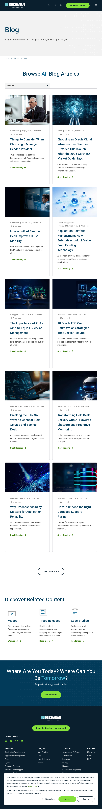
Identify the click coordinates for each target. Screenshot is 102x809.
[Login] (55, 5)
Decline (86, 799)
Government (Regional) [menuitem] (71, 770)
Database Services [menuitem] (12, 766)
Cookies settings (48, 799)
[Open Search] (61, 5)
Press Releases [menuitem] (44, 759)
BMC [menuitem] (89, 759)
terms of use (32, 786)
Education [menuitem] (66, 759)
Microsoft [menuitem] (91, 752)
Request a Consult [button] (78, 5)
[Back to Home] (15, 5)
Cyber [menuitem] (7, 763)
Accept (67, 799)
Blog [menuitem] (39, 756)
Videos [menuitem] (40, 763)
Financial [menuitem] (65, 766)
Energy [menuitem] (65, 763)
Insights (16, 58)
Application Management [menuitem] (15, 756)
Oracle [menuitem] (89, 756)
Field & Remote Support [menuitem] (14, 770)
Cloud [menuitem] (7, 759)
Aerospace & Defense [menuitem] (71, 752)
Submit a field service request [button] (51, 728)
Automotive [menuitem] (67, 756)
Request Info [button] (51, 694)
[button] (51, 571)
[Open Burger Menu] (95, 5)
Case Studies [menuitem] (43, 752)
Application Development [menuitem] (15, 752)
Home (7, 58)
